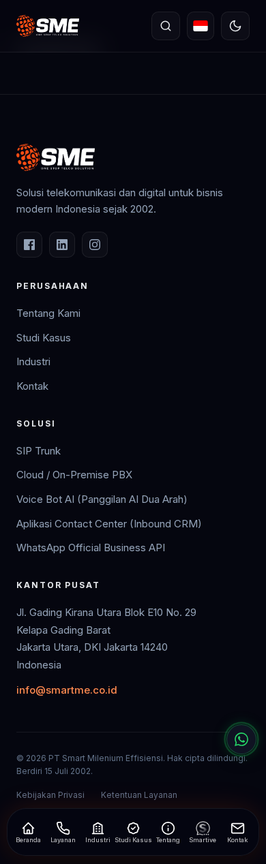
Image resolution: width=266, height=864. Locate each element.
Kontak (32, 386)
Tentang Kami (48, 313)
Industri (33, 361)
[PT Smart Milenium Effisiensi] (47, 26)
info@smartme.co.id (66, 689)
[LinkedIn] (62, 245)
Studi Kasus (43, 337)
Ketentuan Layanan (139, 795)
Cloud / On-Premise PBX (74, 474)
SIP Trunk (38, 450)
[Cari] (165, 26)
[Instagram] (95, 245)
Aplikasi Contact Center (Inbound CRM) (109, 523)
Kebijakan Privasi (50, 795)
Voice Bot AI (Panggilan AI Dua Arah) (102, 499)
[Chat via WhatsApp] (241, 739)
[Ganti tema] (235, 26)
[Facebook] (29, 245)
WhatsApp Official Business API (90, 547)
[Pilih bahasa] (200, 26)
